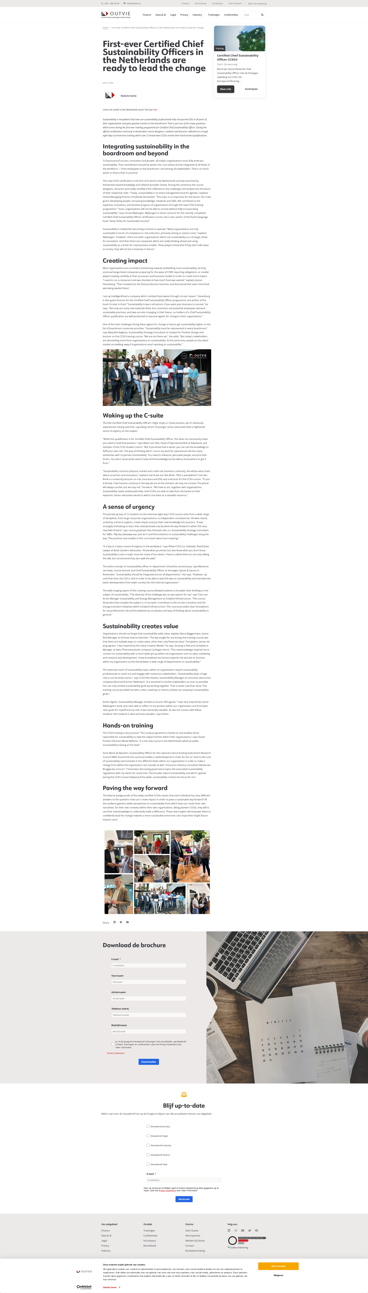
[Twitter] (249, 1230)
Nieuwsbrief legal (159, 1136)
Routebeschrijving (195, 1250)
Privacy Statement (115, 1053)
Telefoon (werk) (120, 1008)
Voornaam (117, 975)
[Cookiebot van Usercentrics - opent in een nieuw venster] (84, 1287)
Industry (197, 14)
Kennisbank (200, 3)
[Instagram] (235, 1230)
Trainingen (214, 14)
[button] (114, 922)
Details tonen (110, 1287)
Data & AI (161, 14)
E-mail (115, 959)
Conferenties (231, 14)
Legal (173, 14)
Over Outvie (234, 3)
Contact (185, 3)
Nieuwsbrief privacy (160, 1126)
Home (105, 27)
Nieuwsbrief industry (161, 1145)
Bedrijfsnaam (119, 1025)
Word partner (192, 1235)
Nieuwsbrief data (159, 1164)
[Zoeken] (262, 14)
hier (155, 109)
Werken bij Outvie (195, 1240)
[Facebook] (256, 1230)
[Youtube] (242, 1230)
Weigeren (278, 1275)
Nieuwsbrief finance (160, 1155)
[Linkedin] (229, 1230)
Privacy (184, 14)
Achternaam (118, 992)
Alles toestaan (278, 1266)
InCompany (217, 3)
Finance (147, 14)
